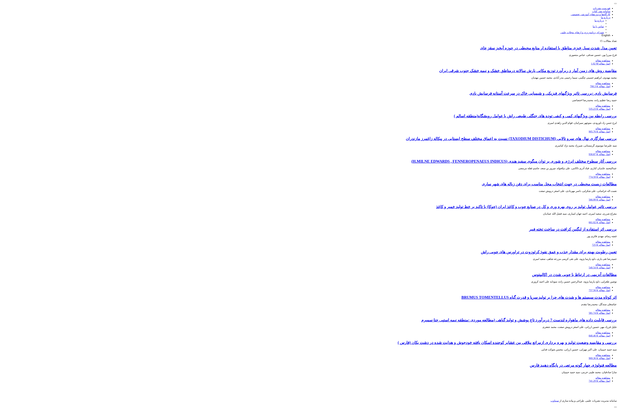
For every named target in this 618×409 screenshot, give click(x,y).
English (606, 35)
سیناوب (555, 400)
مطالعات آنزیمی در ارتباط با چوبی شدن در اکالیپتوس (574, 275)
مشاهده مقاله (602, 60)
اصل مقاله (600, 63)
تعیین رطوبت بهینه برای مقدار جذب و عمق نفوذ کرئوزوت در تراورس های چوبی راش (549, 252)
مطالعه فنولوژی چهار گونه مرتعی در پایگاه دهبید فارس (573, 365)
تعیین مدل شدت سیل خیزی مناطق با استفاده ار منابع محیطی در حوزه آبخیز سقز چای (548, 48)
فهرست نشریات (601, 8)
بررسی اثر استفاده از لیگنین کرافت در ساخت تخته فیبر (573, 229)
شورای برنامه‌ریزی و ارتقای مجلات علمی (582, 32)
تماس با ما (598, 26)
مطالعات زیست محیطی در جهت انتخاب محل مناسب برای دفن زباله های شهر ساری (549, 184)
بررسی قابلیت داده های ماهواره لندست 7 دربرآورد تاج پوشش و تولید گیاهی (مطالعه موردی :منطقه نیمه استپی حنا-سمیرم (519, 320)
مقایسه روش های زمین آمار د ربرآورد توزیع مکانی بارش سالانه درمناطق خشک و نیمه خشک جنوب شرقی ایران (528, 71)
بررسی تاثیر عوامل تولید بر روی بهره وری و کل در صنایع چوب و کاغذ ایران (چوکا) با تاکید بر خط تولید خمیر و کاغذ (526, 207)
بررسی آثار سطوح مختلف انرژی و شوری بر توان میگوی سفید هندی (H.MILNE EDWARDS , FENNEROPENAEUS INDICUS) (514, 161)
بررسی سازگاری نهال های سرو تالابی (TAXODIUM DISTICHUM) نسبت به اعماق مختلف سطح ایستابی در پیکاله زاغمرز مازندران (511, 138)
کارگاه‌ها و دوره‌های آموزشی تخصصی (590, 14)
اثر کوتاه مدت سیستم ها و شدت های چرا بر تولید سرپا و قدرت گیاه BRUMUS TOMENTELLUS (539, 297)
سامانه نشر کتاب (601, 11)
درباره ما (605, 17)
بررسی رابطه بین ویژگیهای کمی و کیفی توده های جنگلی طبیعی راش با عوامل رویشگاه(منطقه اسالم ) (535, 116)
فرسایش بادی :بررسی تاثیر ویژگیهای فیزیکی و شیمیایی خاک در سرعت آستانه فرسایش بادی (543, 93)
